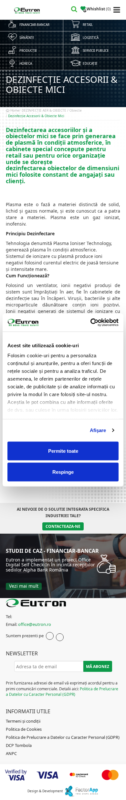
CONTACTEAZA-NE (63, 526)
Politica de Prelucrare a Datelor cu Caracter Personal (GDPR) (62, 691)
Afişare (98, 430)
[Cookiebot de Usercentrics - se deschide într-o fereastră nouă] (91, 322)
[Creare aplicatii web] (81, 791)
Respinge (63, 472)
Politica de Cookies (24, 729)
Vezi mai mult (23, 586)
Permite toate (63, 450)
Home (14, 110)
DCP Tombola (19, 745)
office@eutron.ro (34, 624)
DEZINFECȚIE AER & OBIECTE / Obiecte (52, 110)
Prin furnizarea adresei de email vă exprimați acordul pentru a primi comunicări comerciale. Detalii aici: (62, 688)
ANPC (11, 753)
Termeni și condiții (23, 721)
